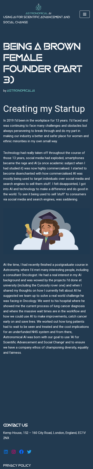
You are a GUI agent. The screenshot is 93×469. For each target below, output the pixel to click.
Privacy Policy (17, 465)
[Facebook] (21, 451)
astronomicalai (21, 90)
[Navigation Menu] (85, 14)
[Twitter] (29, 451)
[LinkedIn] (5, 451)
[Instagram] (13, 451)
